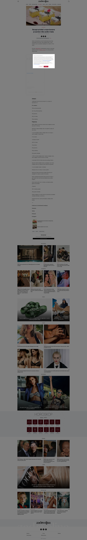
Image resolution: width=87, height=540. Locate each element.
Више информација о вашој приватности (47, 60)
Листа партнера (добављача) (37, 64)
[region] (44, 61)
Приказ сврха (41, 66)
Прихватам (46, 66)
